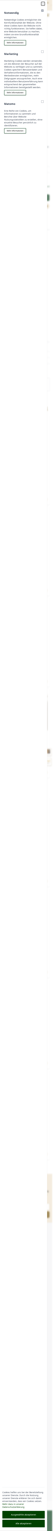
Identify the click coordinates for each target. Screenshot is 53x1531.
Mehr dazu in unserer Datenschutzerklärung (13, 1505)
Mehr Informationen (15, 42)
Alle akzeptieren (24, 1523)
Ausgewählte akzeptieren (23, 1514)
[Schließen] (43, 3)
